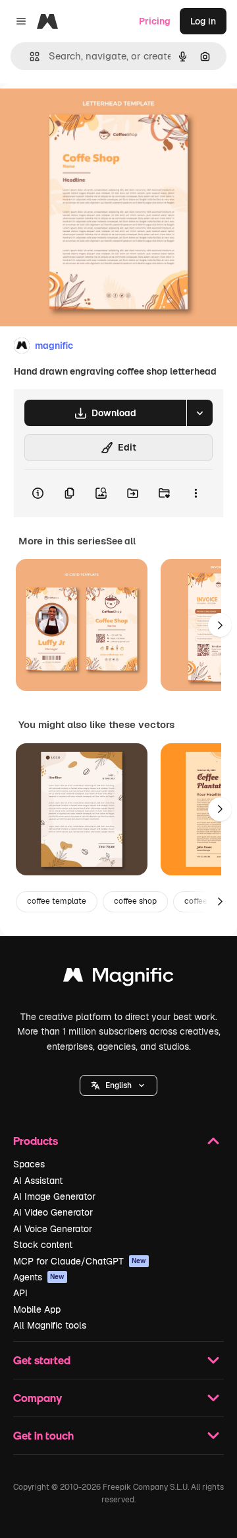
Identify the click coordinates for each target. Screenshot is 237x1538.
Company (37, 1398)
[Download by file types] (199, 413)
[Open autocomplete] (29, 56)
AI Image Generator (54, 1196)
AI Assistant (38, 1181)
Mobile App (37, 1309)
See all (121, 541)
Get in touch (43, 1435)
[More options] (195, 493)
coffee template (56, 901)
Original (84, 113)
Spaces (29, 1164)
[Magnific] (118, 978)
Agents (39, 1277)
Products (35, 1141)
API (20, 1293)
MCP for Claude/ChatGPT (79, 1261)
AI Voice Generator (52, 1229)
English (118, 1085)
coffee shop (135, 901)
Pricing (155, 21)
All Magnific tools (49, 1325)
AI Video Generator (53, 1212)
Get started (41, 1360)
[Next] (220, 625)
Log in (203, 21)
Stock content (42, 1245)
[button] (118, 1085)
